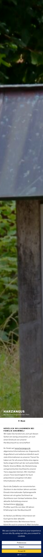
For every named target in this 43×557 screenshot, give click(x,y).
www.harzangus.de (22, 448)
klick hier (20, 504)
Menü (23, 421)
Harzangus (14, 411)
